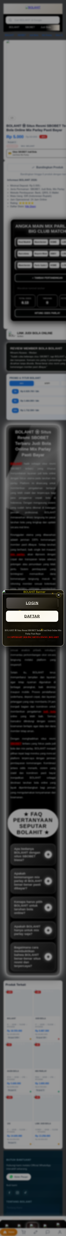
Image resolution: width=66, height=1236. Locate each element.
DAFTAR (32, 616)
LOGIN (32, 603)
